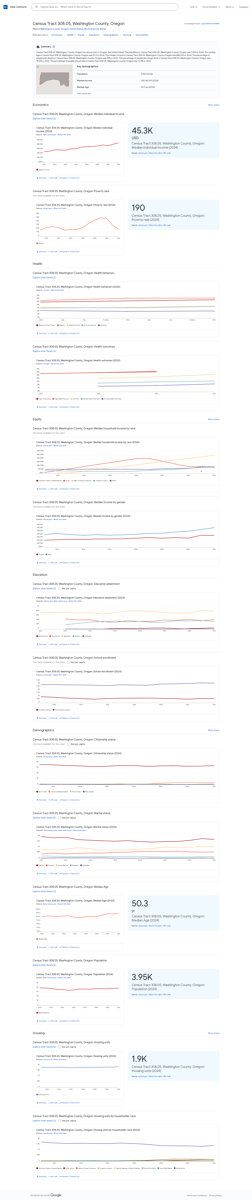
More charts (213, 105)
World (103, 29)
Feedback (244, 7)
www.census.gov (84, 93)
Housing (127, 35)
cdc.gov (46, 290)
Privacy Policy (215, 1195)
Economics (57, 35)
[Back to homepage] (6, 7)
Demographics (111, 35)
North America (91, 29)
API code (54, 178)
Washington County (50, 29)
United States (76, 29)
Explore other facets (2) (44, 118)
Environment (142, 35)
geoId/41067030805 (210, 23)
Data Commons (18, 7)
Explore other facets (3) (44, 817)
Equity (81, 35)
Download (42, 178)
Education (94, 35)
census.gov (142, 153)
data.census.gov (49, 135)
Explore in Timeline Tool (70, 178)
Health (70, 35)
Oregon (65, 29)
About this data (64, 135)
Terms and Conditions (197, 1195)
